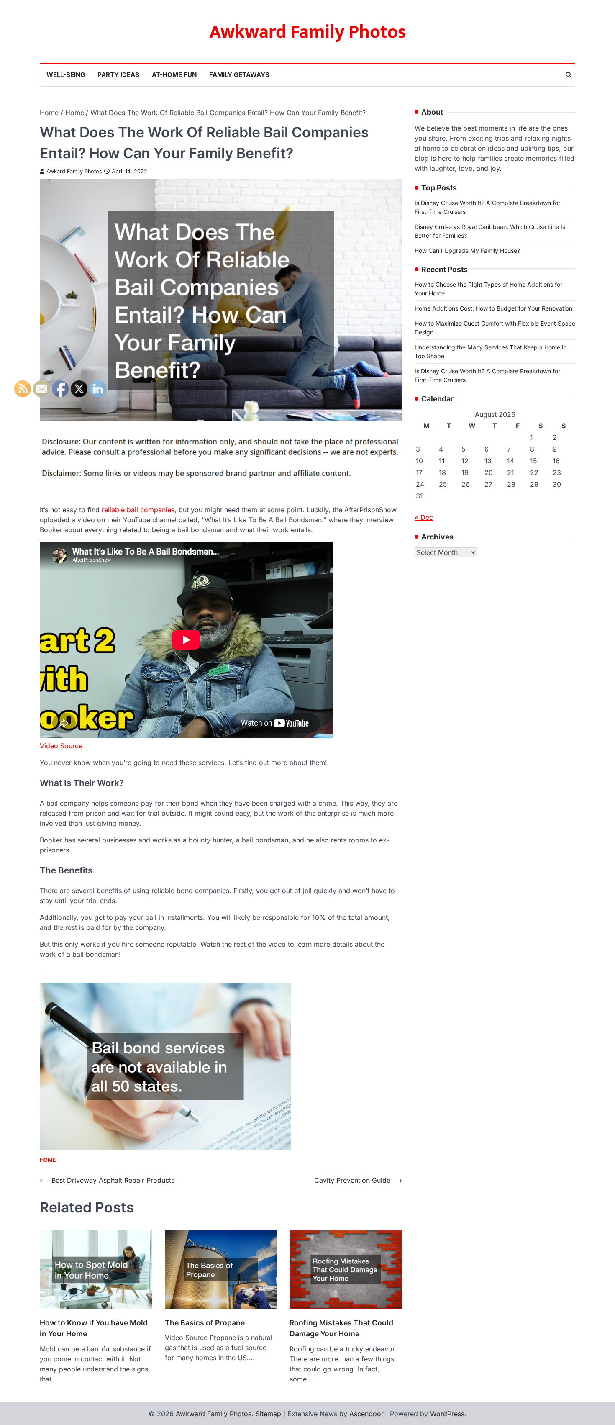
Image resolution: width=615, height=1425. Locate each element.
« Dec (424, 517)
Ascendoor (366, 1414)
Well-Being (65, 75)
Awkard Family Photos (74, 171)
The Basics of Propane (205, 1322)
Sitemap (268, 1414)
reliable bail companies (138, 510)
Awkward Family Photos (307, 32)
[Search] (568, 75)
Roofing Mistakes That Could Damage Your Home (341, 1328)
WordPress (447, 1414)
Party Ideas (118, 75)
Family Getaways (239, 75)
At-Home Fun (174, 75)
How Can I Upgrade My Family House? (467, 250)
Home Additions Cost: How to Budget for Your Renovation (493, 308)
